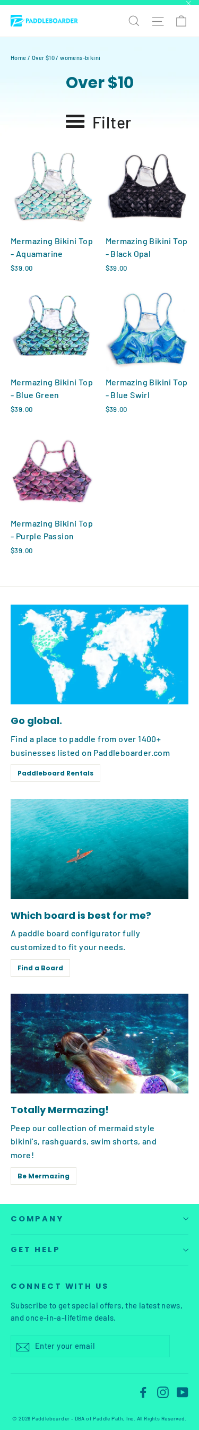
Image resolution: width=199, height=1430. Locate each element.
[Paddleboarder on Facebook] (143, 1391)
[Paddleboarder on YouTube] (182, 1391)
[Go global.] (99, 654)
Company (37, 1218)
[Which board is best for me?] (99, 849)
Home (19, 57)
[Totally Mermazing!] (99, 1043)
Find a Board (40, 967)
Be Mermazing (44, 1176)
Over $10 (43, 57)
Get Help (35, 1249)
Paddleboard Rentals (55, 773)
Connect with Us (60, 1286)
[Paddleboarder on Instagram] (163, 1391)
